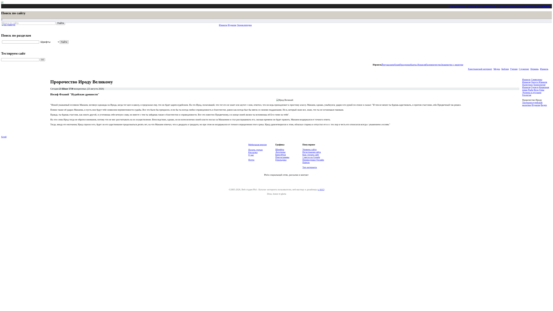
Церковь (534, 69)
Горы (541, 90)
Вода (536, 90)
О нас (251, 155)
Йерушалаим (387, 64)
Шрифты (279, 149)
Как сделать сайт (310, 154)
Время (527, 6)
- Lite (467, 6)
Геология (526, 95)
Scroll (3, 137)
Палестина (527, 85)
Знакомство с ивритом (452, 64)
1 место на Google (311, 157)
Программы (509, 6)
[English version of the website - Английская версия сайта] (2, 2)
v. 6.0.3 (321, 189)
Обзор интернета (457, 6)
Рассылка (252, 152)
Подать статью (255, 150)
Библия (546, 6)
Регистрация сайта (311, 152)
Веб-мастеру (476, 6)
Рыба (530, 90)
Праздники (404, 64)
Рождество (535, 6)
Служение (524, 69)
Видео (544, 105)
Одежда (535, 87)
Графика (487, 6)
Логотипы (280, 152)
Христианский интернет (480, 69)
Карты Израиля (418, 64)
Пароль (306, 162)
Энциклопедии (244, 25)
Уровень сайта (309, 149)
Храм (396, 64)
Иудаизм (232, 25)
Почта (251, 160)
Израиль (544, 69)
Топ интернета (309, 167)
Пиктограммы (282, 157)
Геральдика (280, 160)
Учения (513, 69)
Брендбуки (280, 154)
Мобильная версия (257, 144)
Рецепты (519, 6)
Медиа (497, 69)
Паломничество (433, 64)
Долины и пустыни (531, 92)
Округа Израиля (539, 82)
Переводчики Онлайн (313, 160)
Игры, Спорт (497, 6)
